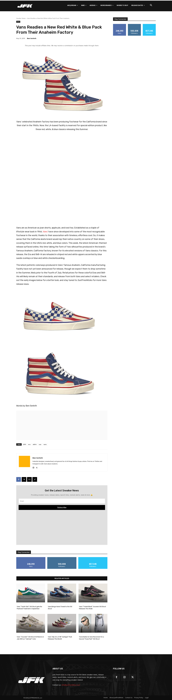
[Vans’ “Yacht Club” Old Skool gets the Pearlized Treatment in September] (30, 593)
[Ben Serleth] (24, 462)
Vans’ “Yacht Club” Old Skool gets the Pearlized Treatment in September (29, 608)
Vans (18, 22)
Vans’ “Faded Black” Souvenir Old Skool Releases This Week (92, 608)
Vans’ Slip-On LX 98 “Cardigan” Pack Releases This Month (60, 638)
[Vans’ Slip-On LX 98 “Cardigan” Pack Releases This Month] (61, 623)
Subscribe (61, 507)
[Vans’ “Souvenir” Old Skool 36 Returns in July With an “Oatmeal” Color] (30, 623)
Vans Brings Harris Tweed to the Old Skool (60, 608)
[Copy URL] (34, 479)
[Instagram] (33, 467)
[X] (37, 467)
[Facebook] (18, 479)
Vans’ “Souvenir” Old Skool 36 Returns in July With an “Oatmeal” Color (30, 638)
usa (40, 444)
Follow (62, 558)
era (29, 444)
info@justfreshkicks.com (71, 685)
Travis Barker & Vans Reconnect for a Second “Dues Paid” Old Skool (91, 638)
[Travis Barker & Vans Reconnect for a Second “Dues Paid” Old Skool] (93, 623)
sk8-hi (35, 444)
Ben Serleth (31, 38)
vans (45, 444)
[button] (151, 5)
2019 (24, 444)
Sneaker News (21, 18)
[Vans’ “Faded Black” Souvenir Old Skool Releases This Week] (93, 593)
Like (30, 558)
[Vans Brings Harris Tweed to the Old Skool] (61, 593)
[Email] (29, 479)
